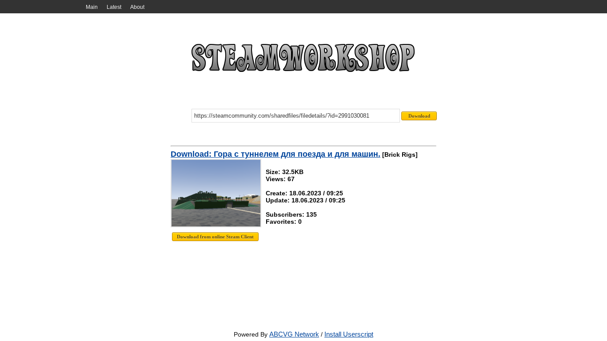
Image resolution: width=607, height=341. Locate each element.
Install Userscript (348, 334)
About (137, 7)
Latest (114, 7)
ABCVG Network (294, 334)
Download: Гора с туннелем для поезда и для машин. (275, 154)
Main (92, 7)
